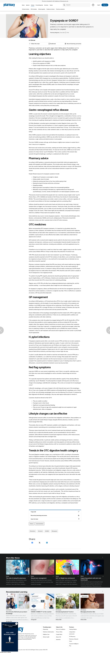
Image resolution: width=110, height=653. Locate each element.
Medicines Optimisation (48, 631)
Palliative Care (46, 634)
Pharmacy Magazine (32, 638)
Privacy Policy (59, 631)
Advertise (58, 639)
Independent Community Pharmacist (24, 639)
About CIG (58, 637)
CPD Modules (9, 609)
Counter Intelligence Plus (73, 644)
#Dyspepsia (54, 531)
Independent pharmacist (72, 633)
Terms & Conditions (60, 629)
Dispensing (45, 629)
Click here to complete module (10, 625)
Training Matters (73, 629)
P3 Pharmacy (72, 636)
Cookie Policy (59, 634)
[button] (102, 557)
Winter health (46, 637)
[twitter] (40, 543)
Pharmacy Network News (73, 640)
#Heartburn (32, 531)
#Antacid (40, 531)
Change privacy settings (5, 652)
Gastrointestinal (39, 523)
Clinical (31, 523)
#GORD (47, 531)
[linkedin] (47, 543)
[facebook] (32, 543)
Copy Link (33, 511)
